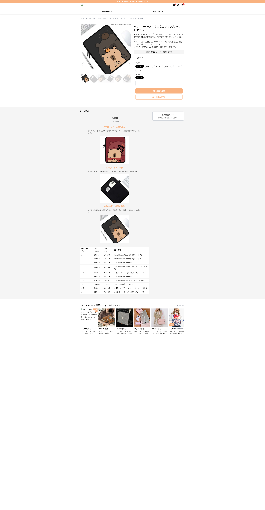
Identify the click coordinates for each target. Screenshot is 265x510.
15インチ (149, 66)
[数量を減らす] (138, 83)
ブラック (139, 77)
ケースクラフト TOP (88, 18)
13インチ (140, 66)
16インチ (168, 66)
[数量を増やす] (147, 83)
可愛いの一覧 (102, 18)
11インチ (177, 66)
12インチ (140, 70)
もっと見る (180, 305)
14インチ (159, 66)
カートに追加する (159, 97)
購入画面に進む (159, 91)
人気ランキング (158, 11)
